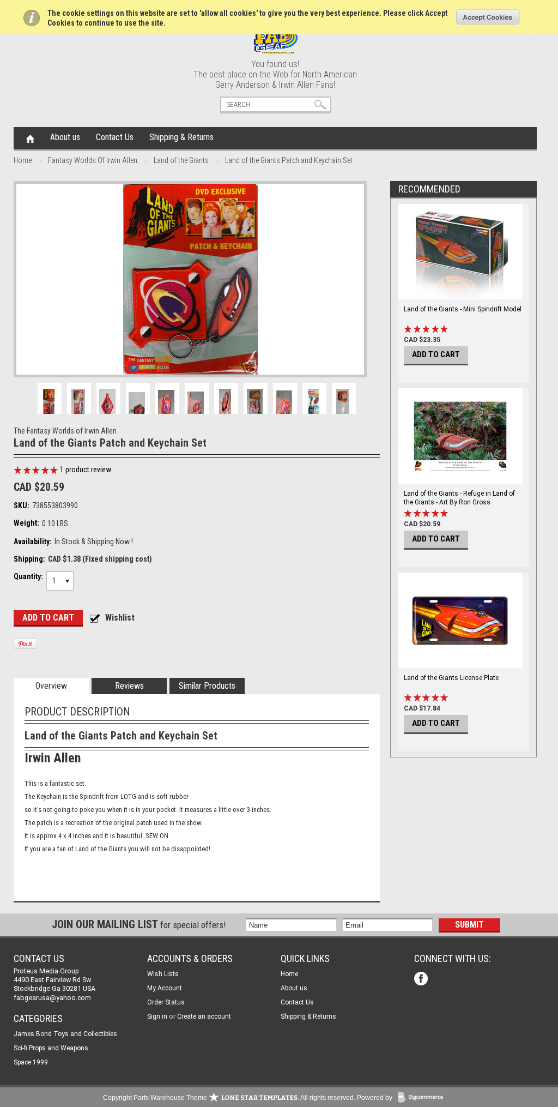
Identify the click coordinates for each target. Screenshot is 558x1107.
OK (488, 17)
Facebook (422, 980)
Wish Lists (163, 974)
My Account (164, 988)
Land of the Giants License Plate (451, 678)
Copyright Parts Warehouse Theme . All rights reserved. (229, 1098)
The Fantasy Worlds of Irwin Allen (65, 430)
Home (30, 138)
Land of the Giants (181, 160)
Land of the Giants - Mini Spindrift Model (462, 309)
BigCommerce (423, 1098)
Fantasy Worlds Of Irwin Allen (92, 160)
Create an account (204, 1016)
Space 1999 (31, 1062)
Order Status (166, 1002)
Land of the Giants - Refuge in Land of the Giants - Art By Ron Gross (459, 498)
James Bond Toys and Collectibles (65, 1034)
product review (85, 469)
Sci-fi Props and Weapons (51, 1048)
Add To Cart (436, 354)
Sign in (157, 1016)
